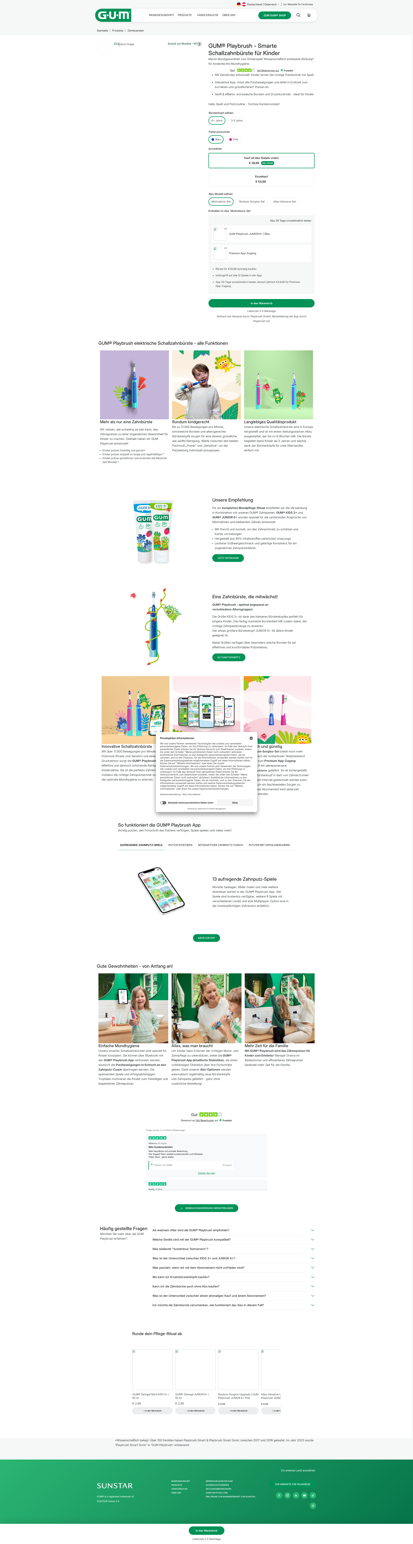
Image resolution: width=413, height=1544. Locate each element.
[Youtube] (304, 1495)
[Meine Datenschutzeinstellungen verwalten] (313, 1506)
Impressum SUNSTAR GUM (219, 1481)
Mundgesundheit (161, 15)
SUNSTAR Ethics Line (216, 1493)
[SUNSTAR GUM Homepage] (113, 15)
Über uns (228, 15)
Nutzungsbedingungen (218, 1489)
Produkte (185, 15)
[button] (104, 48)
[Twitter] (313, 1495)
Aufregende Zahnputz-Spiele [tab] (141, 845)
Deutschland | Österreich (262, 4)
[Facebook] (279, 1495)
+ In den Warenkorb (152, 1410)
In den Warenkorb (261, 303)
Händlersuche (207, 15)
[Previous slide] (119, 44)
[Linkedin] (296, 1495)
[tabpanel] (206, 892)
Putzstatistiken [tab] (180, 845)
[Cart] (309, 15)
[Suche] (296, 15)
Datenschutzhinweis (217, 1485)
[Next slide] (199, 44)
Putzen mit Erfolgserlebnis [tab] (269, 845)
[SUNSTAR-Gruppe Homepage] (124, 1485)
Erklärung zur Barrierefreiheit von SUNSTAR (230, 1497)
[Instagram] (287, 1495)
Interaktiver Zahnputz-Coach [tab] (220, 845)
